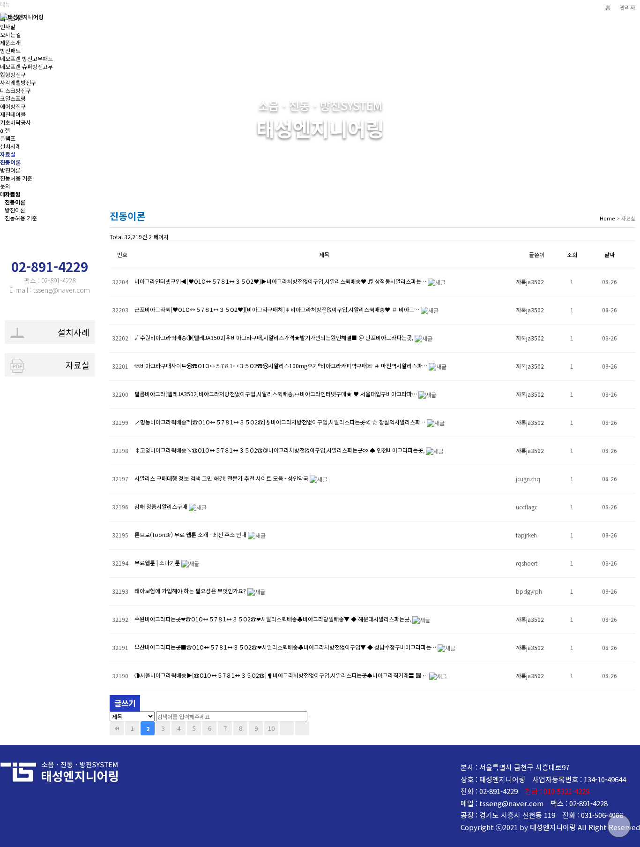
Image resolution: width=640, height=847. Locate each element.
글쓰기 (124, 703)
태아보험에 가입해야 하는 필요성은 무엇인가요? (190, 591)
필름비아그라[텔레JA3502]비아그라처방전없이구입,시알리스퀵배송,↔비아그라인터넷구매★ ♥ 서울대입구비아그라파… (276, 394)
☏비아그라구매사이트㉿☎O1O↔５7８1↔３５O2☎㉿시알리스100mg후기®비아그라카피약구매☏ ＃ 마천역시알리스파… (281, 366)
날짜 (609, 254)
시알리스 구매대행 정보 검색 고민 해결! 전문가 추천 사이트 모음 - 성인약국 (222, 478)
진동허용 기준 (21, 218)
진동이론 (15, 202)
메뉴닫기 (10, 194)
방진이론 (15, 210)
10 (271, 728)
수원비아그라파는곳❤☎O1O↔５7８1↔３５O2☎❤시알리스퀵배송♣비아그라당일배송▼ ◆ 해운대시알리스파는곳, (273, 619)
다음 (287, 728)
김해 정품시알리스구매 (161, 506)
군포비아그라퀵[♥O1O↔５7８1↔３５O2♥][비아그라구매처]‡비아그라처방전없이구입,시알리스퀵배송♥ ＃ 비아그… (277, 309)
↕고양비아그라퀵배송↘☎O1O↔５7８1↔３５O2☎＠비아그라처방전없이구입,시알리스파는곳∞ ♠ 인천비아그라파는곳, (280, 450)
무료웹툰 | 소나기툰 (157, 563)
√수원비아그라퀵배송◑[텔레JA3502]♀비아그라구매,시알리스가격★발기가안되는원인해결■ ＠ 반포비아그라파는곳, (274, 337)
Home (607, 218)
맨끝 (302, 728)
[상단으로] (619, 826)
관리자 (627, 7)
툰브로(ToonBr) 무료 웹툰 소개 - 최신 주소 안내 (191, 534)
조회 (572, 254)
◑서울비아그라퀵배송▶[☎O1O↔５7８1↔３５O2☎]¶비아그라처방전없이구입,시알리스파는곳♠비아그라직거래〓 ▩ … (281, 675)
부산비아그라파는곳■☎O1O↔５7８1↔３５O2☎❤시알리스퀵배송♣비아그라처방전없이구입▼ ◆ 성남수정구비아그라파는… (286, 647)
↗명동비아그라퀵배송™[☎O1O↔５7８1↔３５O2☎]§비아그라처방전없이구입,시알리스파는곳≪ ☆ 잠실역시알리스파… (280, 422)
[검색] (310, 717)
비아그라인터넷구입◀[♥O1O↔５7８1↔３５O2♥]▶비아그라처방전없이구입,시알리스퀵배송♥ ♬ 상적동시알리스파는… (281, 281)
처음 (117, 728)
